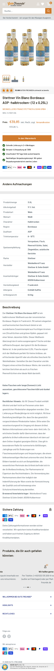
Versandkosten (43, 122)
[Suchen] (48, 11)
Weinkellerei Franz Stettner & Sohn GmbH (24, 109)
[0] (48, 4)
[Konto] (38, 4)
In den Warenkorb (27, 138)
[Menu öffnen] (4, 4)
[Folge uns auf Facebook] (4, 636)
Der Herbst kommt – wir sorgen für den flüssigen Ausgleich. (27, 18)
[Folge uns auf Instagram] (9, 636)
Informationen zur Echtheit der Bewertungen (23, 668)
